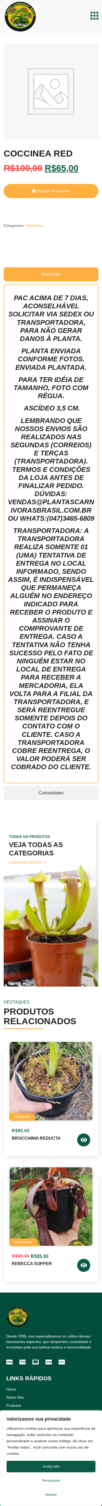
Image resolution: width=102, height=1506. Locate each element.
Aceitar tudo (51, 1466)
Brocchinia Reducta (36, 1138)
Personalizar (51, 1480)
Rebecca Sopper (32, 1263)
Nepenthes (34, 225)
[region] (51, 1458)
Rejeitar (51, 1495)
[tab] (51, 274)
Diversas (22, 1116)
